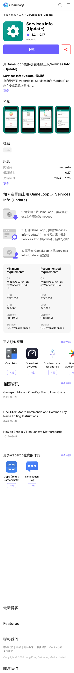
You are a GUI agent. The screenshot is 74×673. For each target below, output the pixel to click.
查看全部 (66, 341)
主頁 (5, 14)
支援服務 (8, 650)
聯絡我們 (8, 647)
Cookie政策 (55, 647)
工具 (21, 14)
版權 (18, 647)
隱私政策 (29, 647)
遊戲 (13, 14)
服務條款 (41, 647)
